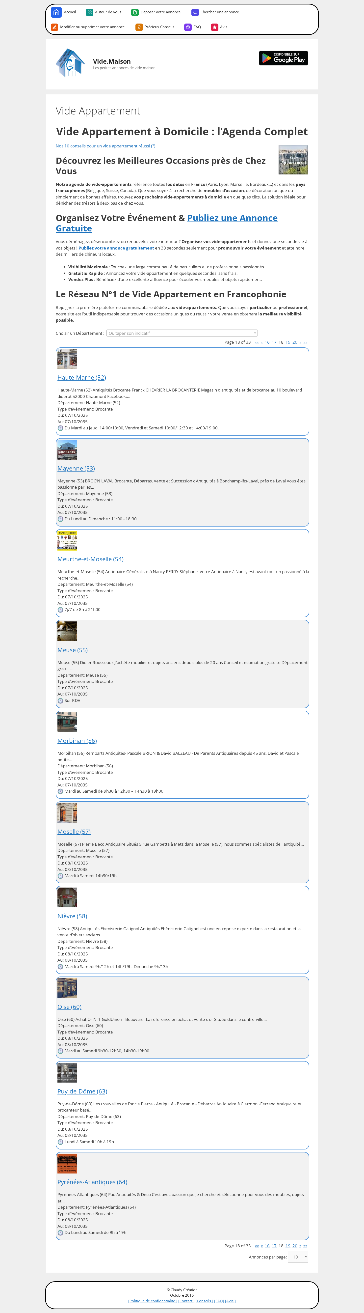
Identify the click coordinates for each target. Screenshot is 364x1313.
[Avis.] (230, 1300)
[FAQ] (219, 1300)
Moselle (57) (74, 831)
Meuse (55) (72, 650)
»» (305, 342)
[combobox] (182, 333)
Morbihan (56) (77, 740)
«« (257, 342)
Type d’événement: (75, 409)
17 (274, 342)
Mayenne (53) (76, 468)
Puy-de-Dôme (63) (82, 1091)
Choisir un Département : (80, 333)
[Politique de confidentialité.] (152, 1300)
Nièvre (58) (72, 916)
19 (288, 342)
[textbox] (182, 333)
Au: (60, 421)
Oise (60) (69, 1007)
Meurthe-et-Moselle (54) (90, 559)
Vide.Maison (112, 61)
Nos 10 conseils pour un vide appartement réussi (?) (105, 146)
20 (294, 342)
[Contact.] (186, 1300)
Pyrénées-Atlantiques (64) (92, 1182)
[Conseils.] (204, 1300)
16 (267, 342)
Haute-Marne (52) (81, 377)
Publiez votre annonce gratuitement (116, 248)
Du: (60, 415)
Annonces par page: (268, 1257)
